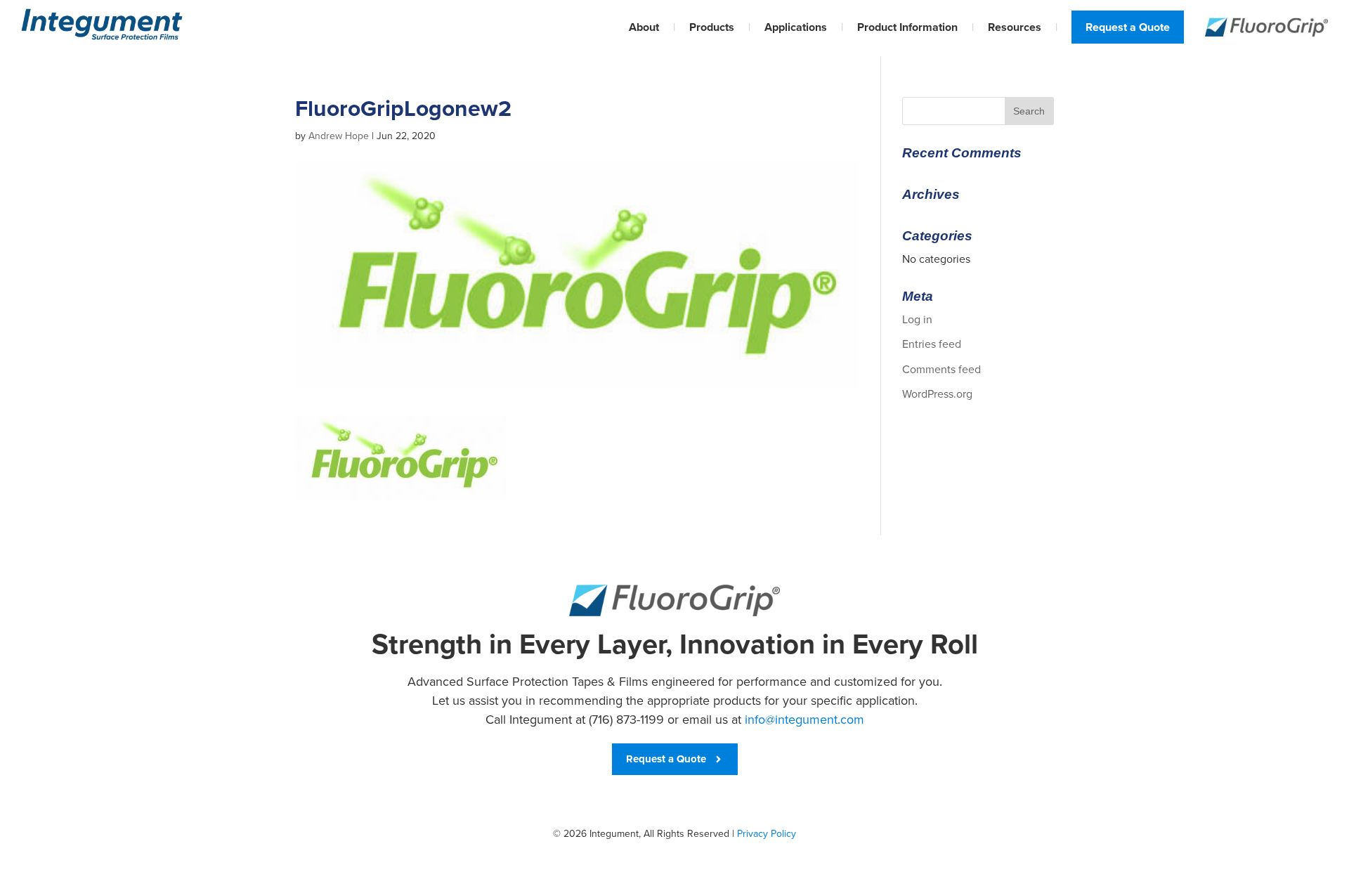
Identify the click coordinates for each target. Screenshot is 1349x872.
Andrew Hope (338, 136)
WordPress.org (937, 394)
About (644, 27)
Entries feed (931, 344)
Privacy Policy (766, 833)
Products (711, 27)
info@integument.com (804, 719)
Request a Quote (1128, 27)
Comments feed (941, 369)
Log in (917, 319)
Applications (795, 27)
